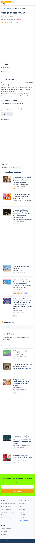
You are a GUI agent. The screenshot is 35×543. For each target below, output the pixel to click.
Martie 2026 (22, 517)
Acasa (3, 8)
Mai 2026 (21, 512)
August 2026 (22, 503)
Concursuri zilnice (6, 506)
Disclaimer (4, 531)
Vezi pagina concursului (12, 109)
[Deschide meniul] (32, 2)
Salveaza (8, 114)
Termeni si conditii (6, 528)
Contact (3, 534)
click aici (5, 85)
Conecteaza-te (9, 327)
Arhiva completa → (24, 520)
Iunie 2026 (22, 509)
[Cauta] (28, 2)
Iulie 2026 (21, 506)
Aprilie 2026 (22, 515)
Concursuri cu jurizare (15, 167)
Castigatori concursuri (7, 512)
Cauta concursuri (6, 517)
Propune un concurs (6, 515)
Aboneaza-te (17, 491)
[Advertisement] (17, 43)
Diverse (9, 8)
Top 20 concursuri (6, 509)
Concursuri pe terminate (8, 503)
